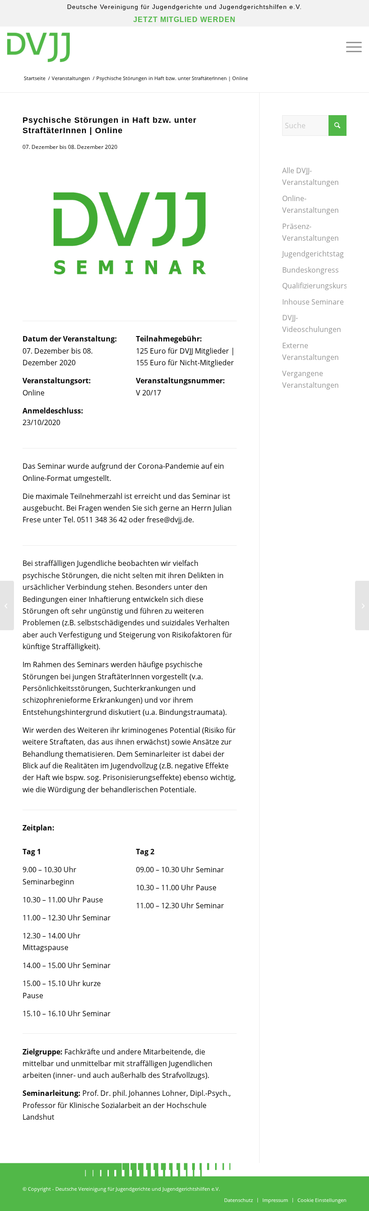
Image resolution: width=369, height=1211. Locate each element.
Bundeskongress (310, 270)
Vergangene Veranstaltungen (310, 379)
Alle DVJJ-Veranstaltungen (310, 176)
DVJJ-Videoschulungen (311, 323)
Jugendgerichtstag (313, 254)
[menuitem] (349, 47)
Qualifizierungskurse (314, 286)
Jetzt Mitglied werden (184, 19)
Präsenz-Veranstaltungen (310, 232)
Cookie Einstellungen (321, 1200)
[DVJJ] (38, 47)
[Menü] (349, 47)
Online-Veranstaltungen (310, 204)
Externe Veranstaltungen (310, 351)
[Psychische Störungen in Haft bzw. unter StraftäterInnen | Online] (129, 230)
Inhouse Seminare (313, 302)
